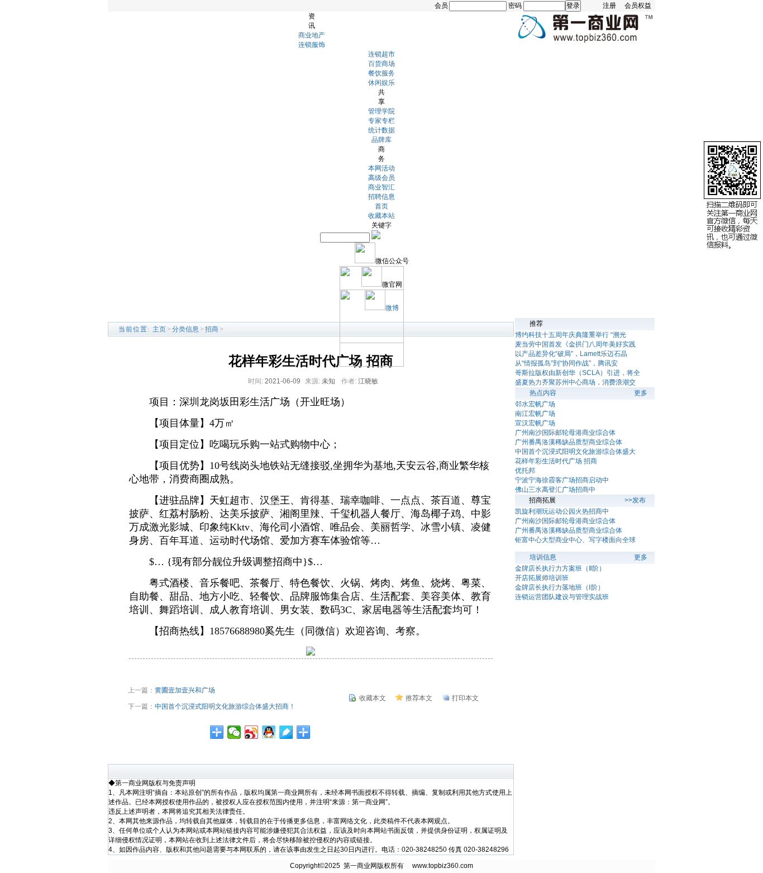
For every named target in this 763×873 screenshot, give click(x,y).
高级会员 (381, 178)
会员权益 (637, 6)
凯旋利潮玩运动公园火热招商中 (562, 511)
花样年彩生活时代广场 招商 (556, 461)
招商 (211, 329)
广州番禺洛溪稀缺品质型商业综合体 (568, 442)
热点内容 (543, 393)
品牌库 (381, 140)
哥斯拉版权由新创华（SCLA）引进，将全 (577, 373)
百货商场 (381, 64)
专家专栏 (381, 121)
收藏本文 (372, 698)
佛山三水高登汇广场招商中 (555, 490)
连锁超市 (381, 54)
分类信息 (185, 329)
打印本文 (465, 698)
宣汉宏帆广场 (535, 423)
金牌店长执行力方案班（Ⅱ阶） (560, 568)
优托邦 (525, 471)
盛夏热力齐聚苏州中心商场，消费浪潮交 (575, 382)
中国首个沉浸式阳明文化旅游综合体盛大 (575, 452)
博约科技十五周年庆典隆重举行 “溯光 (570, 335)
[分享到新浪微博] (252, 732)
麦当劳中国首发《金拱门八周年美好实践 (575, 344)
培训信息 (543, 557)
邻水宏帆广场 (535, 404)
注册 (609, 6)
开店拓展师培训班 (542, 578)
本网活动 (381, 168)
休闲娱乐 (381, 83)
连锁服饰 (311, 45)
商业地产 (311, 35)
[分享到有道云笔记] (286, 732)
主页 (159, 329)
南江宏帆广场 (535, 413)
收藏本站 (381, 216)
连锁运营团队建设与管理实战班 (562, 597)
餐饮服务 (381, 73)
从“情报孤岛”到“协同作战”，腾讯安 (566, 363)
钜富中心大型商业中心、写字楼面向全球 (575, 540)
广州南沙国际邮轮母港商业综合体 (565, 432)
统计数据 (381, 130)
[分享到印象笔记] (304, 732)
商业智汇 (381, 187)
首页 (381, 206)
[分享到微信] (234, 732)
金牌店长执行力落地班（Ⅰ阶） (559, 587)
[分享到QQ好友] (269, 732)
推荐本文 (419, 698)
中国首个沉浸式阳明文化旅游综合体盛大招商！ (225, 706)
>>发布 (635, 500)
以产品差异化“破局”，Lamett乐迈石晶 (571, 354)
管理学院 (381, 111)
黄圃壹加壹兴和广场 (185, 690)
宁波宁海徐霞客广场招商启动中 (562, 480)
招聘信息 (381, 197)
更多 (640, 393)
